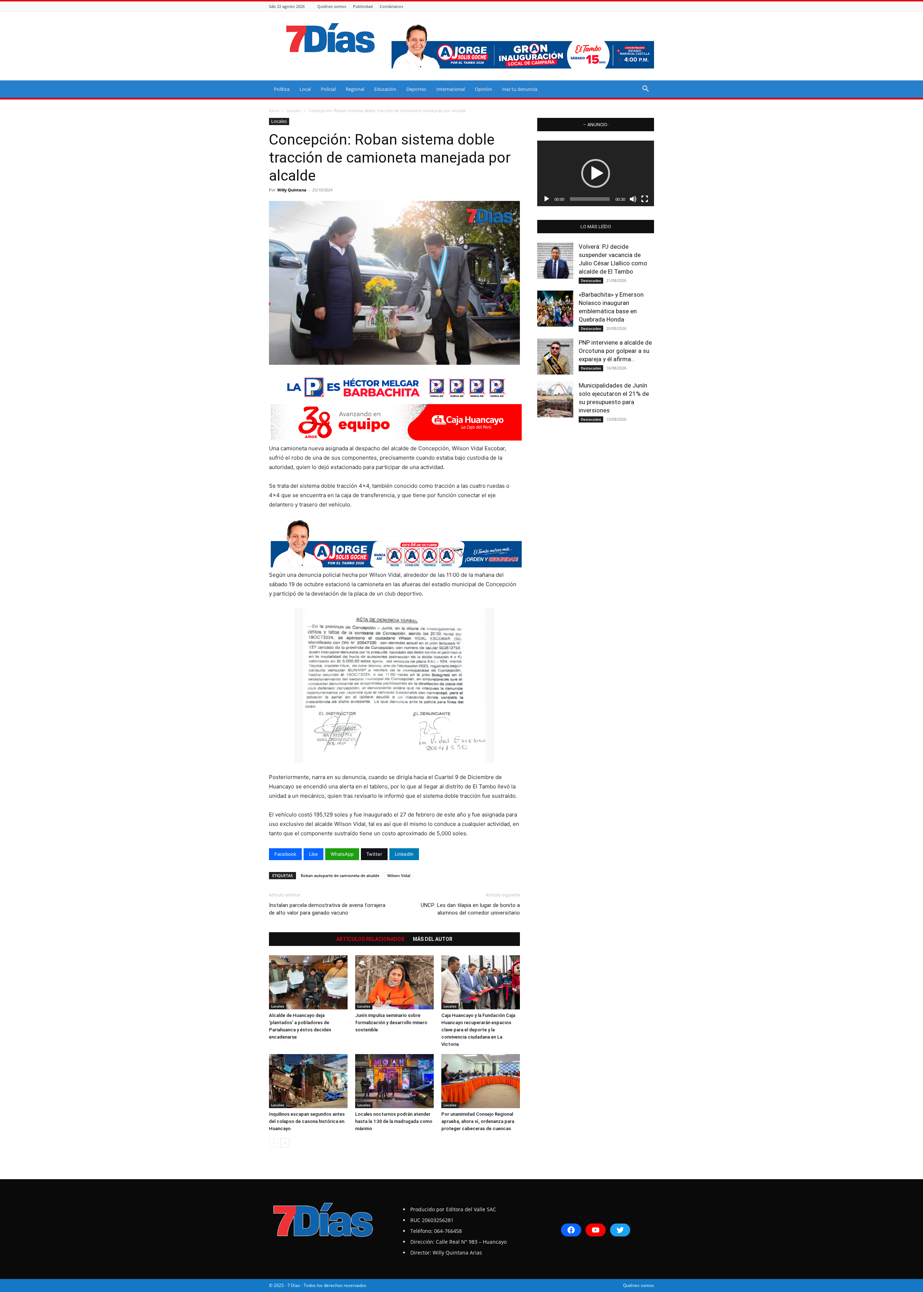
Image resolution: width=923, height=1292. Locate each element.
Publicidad (363, 6)
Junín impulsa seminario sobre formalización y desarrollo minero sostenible (391, 1022)
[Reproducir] (546, 199)
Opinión (483, 89)
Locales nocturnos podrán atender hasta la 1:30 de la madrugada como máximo (393, 1121)
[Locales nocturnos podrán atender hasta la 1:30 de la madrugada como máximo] (394, 1081)
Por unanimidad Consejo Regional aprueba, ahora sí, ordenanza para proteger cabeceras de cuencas (477, 1121)
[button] (645, 89)
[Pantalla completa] (644, 199)
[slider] (590, 199)
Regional (355, 89)
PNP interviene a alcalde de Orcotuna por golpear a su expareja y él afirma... (615, 351)
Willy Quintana (291, 190)
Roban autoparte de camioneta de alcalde (340, 875)
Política (282, 89)
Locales (293, 110)
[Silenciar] (633, 199)
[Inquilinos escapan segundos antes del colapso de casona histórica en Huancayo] (308, 1081)
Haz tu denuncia (519, 89)
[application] (595, 173)
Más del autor (432, 939)
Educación (385, 89)
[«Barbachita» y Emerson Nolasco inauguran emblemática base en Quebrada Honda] (555, 309)
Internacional (450, 89)
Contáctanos (391, 6)
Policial (328, 89)
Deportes (416, 89)
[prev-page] (273, 1142)
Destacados (591, 280)
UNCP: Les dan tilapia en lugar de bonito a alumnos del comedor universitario (470, 909)
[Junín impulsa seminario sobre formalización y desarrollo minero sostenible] (394, 982)
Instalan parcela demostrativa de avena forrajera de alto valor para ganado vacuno (327, 909)
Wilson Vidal (398, 875)
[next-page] (285, 1142)
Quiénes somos (331, 6)
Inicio (274, 110)
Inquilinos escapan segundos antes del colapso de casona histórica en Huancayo (307, 1121)
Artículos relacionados (370, 939)
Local (305, 89)
